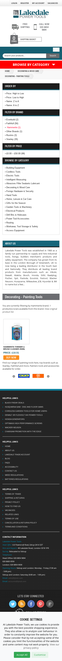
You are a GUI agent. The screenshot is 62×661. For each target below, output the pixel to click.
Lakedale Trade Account (17, 455)
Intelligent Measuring (16, 179)
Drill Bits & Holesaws (16, 215)
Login (14, 3)
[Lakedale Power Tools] (31, 13)
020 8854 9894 (44, 27)
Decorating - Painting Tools (17, 76)
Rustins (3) (11, 135)
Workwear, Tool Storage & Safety (22, 226)
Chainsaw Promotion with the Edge (23, 431)
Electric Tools (12, 175)
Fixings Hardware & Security (20, 191)
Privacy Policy (12, 502)
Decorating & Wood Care (28, 71)
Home (7, 71)
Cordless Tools (13, 172)
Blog (7, 459)
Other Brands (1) (14, 131)
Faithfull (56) (12, 123)
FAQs (7, 463)
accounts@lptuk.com (17, 581)
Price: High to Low (15, 93)
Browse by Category (31, 64)
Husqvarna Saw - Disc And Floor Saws (24, 407)
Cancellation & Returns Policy (21, 523)
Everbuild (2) (12, 119)
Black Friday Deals (14, 403)
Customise (40, 654)
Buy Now (11, 357)
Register (25, 3)
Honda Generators (14, 419)
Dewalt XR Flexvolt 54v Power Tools (23, 415)
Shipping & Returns (14, 498)
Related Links (12, 514)
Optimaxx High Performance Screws (23, 423)
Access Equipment (15, 230)
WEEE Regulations (14, 475)
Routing (10, 222)
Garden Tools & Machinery (19, 207)
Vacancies (53, 3)
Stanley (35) (12, 139)
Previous (14, 377)
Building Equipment (15, 168)
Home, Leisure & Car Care (18, 199)
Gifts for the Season (16, 203)
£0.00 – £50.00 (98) (15, 153)
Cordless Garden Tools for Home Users (26, 411)
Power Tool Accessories (17, 218)
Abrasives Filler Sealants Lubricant (23, 183)
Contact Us (11, 471)
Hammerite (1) (14, 127)
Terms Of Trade (13, 494)
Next (48, 377)
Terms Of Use (12, 519)
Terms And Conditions (16, 527)
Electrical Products (15, 211)
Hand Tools (11, 195)
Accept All (22, 654)
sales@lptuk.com (15, 578)
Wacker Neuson (13, 427)
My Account (38, 3)
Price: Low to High (15, 97)
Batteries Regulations (16, 479)
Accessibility (11, 467)
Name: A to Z (12, 105)
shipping (25, 25)
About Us (9, 450)
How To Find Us (12, 506)
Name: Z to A (12, 101)
